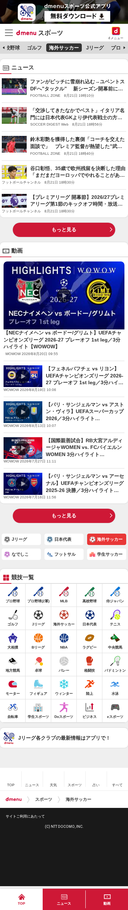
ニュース (64, 903)
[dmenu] (13, 799)
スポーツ (43, 799)
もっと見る (64, 229)
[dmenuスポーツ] (42, 32)
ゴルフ (34, 48)
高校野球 (10, 48)
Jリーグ (95, 48)
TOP (21, 903)
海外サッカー (64, 48)
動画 (107, 903)
